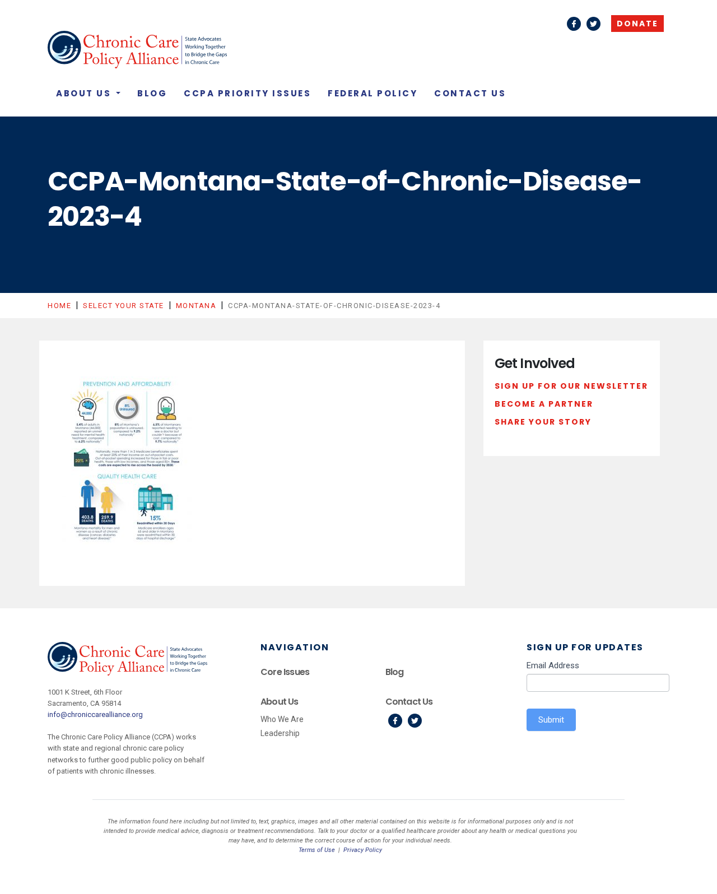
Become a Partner (544, 403)
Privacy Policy (362, 850)
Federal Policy (372, 93)
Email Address (553, 665)
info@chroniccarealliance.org (95, 714)
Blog (152, 93)
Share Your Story (543, 421)
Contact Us (470, 93)
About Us (85, 93)
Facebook (574, 24)
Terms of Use (317, 850)
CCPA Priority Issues (247, 93)
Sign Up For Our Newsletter (571, 386)
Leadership (280, 733)
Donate (637, 23)
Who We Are (282, 719)
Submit (551, 720)
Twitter (593, 24)
